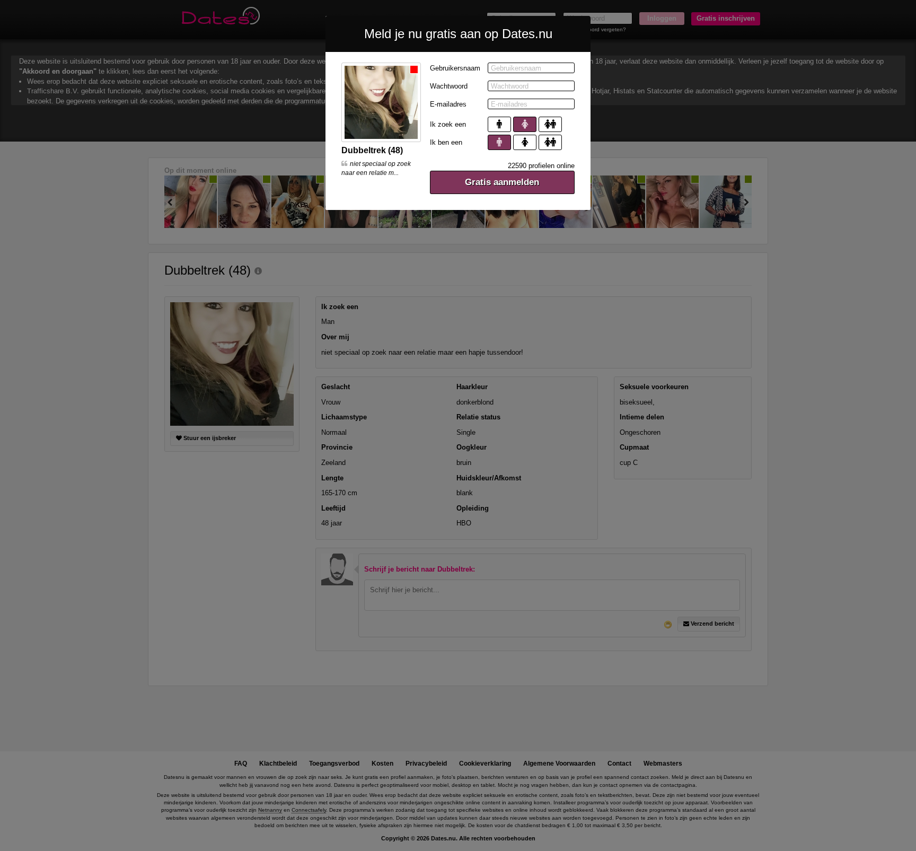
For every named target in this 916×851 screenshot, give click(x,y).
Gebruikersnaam (455, 68)
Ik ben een (446, 142)
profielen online (541, 166)
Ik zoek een (448, 124)
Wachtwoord (449, 86)
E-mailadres (448, 104)
